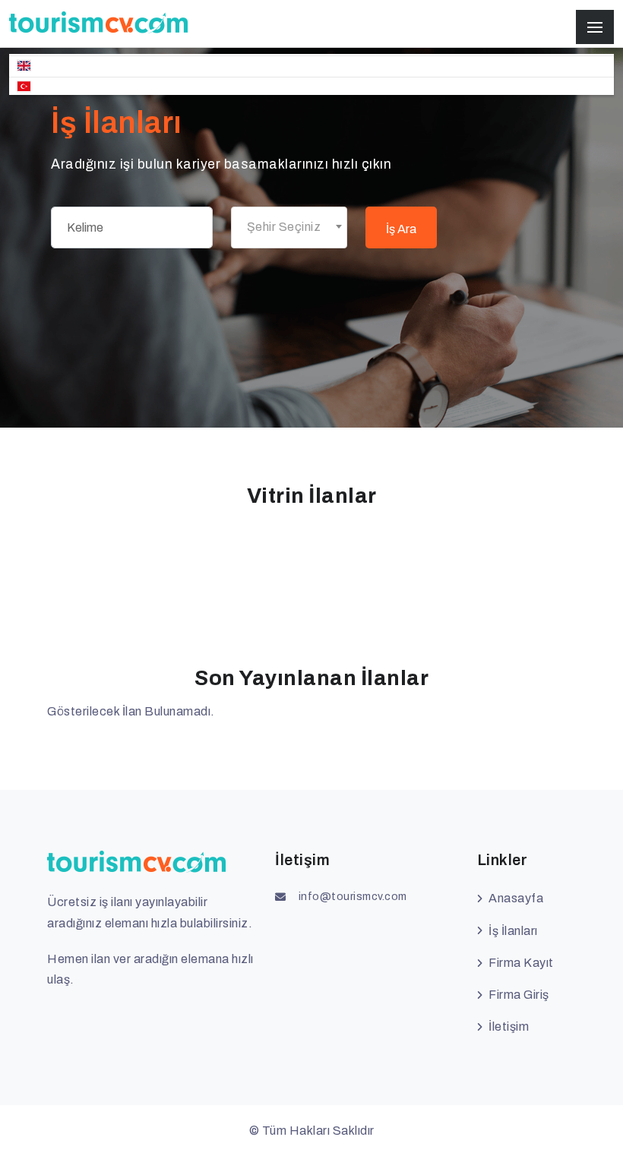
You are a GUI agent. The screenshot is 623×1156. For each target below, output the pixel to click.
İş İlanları (513, 930)
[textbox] (289, 227)
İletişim (509, 1026)
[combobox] (289, 227)
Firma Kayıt (521, 962)
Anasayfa (516, 898)
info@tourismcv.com (353, 896)
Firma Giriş (519, 994)
